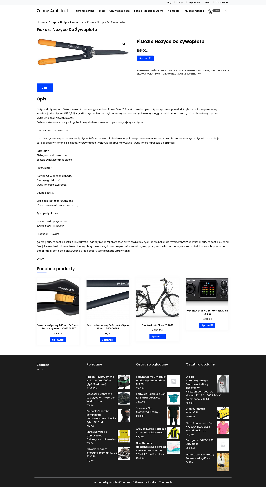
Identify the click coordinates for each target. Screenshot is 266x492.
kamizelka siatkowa (197, 70)
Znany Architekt (52, 11)
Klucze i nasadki (195, 11)
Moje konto (194, 2)
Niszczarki (174, 11)
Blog (169, 2)
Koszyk (180, 2)
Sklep (207, 2)
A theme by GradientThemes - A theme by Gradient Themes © (133, 482)
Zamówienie (222, 2)
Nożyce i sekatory (161, 70)
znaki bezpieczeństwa (188, 73)
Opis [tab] (44, 88)
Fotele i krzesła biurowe (148, 11)
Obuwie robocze (119, 11)
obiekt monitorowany (160, 73)
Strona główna (85, 11)
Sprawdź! (145, 58)
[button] (124, 44)
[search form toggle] (226, 11)
